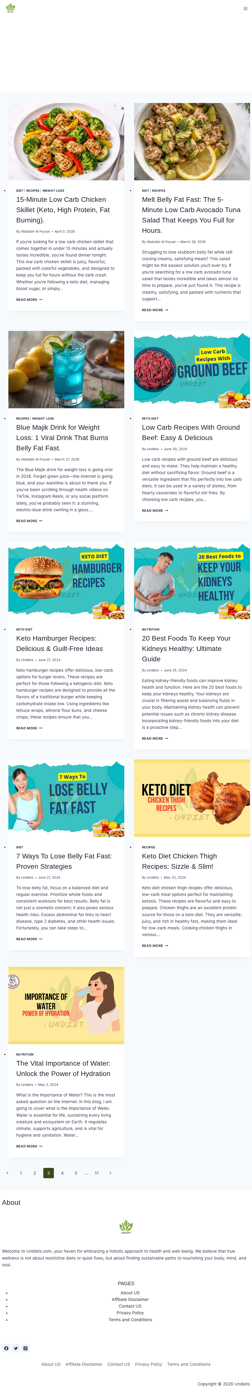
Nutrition (150, 629)
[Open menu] (245, 8)
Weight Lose (53, 190)
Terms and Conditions (130, 1319)
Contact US (130, 1306)
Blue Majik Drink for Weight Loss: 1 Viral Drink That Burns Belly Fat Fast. (62, 438)
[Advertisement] (126, 54)
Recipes (33, 190)
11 (97, 1173)
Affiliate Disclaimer (130, 1299)
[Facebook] (6, 1348)
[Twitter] (16, 1348)
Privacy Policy (130, 1312)
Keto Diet (150, 418)
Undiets (153, 449)
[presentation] (66, 141)
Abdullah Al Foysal (35, 231)
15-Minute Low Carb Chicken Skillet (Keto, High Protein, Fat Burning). (63, 210)
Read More (29, 300)
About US (130, 1292)
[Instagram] (25, 1348)
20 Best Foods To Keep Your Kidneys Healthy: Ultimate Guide (186, 648)
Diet (19, 190)
